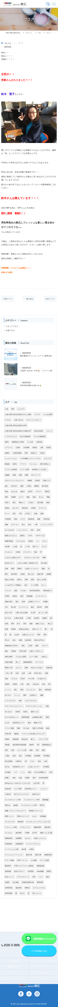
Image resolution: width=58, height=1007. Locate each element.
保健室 (30, 480)
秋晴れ (7, 508)
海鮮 (28, 497)
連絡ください (40, 623)
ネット (7, 513)
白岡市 (31, 849)
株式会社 (25, 739)
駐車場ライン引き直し (39, 469)
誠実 (36, 645)
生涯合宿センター (19, 766)
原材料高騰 (25, 717)
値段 (29, 772)
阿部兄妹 (48, 689)
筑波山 (15, 596)
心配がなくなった (28, 634)
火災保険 (26, 447)
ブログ (14, 972)
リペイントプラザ (46, 524)
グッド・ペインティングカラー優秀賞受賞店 (43, 961)
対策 (21, 689)
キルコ (34, 816)
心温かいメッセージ (31, 568)
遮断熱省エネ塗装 (18, 442)
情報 (47, 717)
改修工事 (40, 574)
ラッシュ (17, 695)
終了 (18, 623)
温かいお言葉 (41, 579)
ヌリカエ (14, 678)
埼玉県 (24, 849)
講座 (43, 750)
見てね (7, 766)
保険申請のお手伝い (11, 645)
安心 (23, 524)
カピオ (7, 722)
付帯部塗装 (8, 888)
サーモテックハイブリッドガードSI (38, 822)
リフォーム (8, 447)
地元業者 (28, 640)
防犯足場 (31, 519)
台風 (41, 447)
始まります (8, 612)
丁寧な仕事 (22, 651)
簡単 (6, 497)
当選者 (27, 777)
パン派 (27, 546)
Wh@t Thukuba (9, 541)
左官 (12, 750)
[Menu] (54, 4)
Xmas (14, 777)
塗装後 (13, 629)
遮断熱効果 (40, 866)
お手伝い (28, 513)
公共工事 (36, 783)
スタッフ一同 (43, 739)
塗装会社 (25, 508)
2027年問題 (8, 893)
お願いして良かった (36, 651)
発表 (34, 777)
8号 (49, 684)
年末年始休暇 (43, 777)
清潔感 (13, 651)
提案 (38, 519)
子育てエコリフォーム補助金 (23, 866)
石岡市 (7, 596)
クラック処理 (44, 860)
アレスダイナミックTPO (29, 805)
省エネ (22, 893)
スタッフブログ (12, 326)
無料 (24, 695)
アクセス (8, 420)
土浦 (6, 409)
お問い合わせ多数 (22, 612)
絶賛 (12, 568)
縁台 (32, 607)
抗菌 (14, 475)
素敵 (6, 524)
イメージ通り (33, 656)
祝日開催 (37, 755)
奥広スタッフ (37, 629)
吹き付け (14, 486)
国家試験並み (46, 744)
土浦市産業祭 (17, 453)
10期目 (7, 739)
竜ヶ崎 (13, 607)
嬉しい (33, 739)
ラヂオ (30, 535)
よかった (19, 667)
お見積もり (33, 695)
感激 (43, 568)
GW (51, 618)
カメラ (22, 519)
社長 (17, 673)
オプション (15, 524)
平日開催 (28, 755)
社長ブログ (10, 330)
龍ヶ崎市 (44, 563)
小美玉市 (8, 794)
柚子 (6, 574)
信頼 (6, 678)
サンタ (44, 546)
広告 (35, 552)
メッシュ (8, 689)
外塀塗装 (31, 871)
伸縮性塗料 (48, 855)
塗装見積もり (47, 590)
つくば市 (30, 442)
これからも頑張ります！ (13, 557)
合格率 (31, 744)
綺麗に (7, 777)
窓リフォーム (37, 893)
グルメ (44, 541)
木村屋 (7, 546)
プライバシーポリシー (33, 420)
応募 (6, 568)
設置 (6, 629)
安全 (29, 524)
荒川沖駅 (40, 502)
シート (22, 772)
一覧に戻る (29, 298)
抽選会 (49, 871)
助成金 (35, 447)
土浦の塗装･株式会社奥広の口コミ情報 (18, 414)
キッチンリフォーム (33, 844)
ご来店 (30, 645)
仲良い (7, 502)
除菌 (26, 475)
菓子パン (36, 546)
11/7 (26, 761)
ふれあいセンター (34, 766)
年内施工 (8, 772)
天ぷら (41, 497)
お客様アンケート (34, 601)
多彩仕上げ (36, 794)
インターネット (41, 596)
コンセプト (21, 409)
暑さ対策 (45, 486)
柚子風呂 (14, 574)
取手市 (42, 805)
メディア (45, 645)
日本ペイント (9, 877)
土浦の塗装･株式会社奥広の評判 (16, 425)
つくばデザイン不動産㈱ (13, 585)
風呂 (47, 877)
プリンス (8, 590)
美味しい (22, 502)
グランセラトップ (23, 877)
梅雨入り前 (8, 667)
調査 (41, 695)
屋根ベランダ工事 (46, 833)
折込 (39, 761)
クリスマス (27, 552)
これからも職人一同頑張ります (27, 563)
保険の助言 (8, 601)
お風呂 (22, 574)
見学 (32, 530)
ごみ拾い (31, 502)
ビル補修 (34, 860)
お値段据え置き (37, 717)
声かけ (7, 640)
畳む (15, 689)
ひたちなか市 (9, 530)
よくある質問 (47, 414)
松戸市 (35, 833)
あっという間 (42, 612)
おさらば (14, 491)
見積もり (34, 453)
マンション (33, 464)
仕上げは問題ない (40, 772)
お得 (45, 761)
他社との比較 (9, 579)
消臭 (20, 475)
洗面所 (7, 882)
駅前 (47, 502)
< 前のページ (7, 298)
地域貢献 (30, 596)
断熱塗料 (8, 866)
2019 (26, 453)
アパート (23, 464)
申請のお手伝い (39, 640)
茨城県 (45, 601)
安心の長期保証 (25, 436)
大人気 (33, 612)
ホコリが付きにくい (11, 717)
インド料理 (34, 585)
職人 (17, 601)
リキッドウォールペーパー (14, 706)
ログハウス (48, 458)
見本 (50, 772)
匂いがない (8, 711)
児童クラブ (46, 480)
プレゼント (8, 552)
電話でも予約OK (38, 728)
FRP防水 (27, 888)
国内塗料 (19, 833)
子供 (20, 513)
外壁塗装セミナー (31, 789)
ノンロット (43, 789)
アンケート (42, 508)
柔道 (40, 689)
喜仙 (29, 722)
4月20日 (36, 618)
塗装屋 (7, 744)
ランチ (21, 497)
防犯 (15, 519)
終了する (8, 618)
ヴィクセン (8, 833)
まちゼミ (28, 838)
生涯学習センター (19, 722)
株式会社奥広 (38, 431)
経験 (41, 513)
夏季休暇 (40, 882)
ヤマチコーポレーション (34, 706)
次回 (43, 684)
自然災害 (8, 789)
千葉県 (27, 833)
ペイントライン (22, 530)
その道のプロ (41, 678)
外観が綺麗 (8, 662)
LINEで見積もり (45, 464)
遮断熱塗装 (8, 838)
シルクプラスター (31, 700)
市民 (37, 750)
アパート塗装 (24, 469)
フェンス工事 (21, 750)
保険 (31, 750)
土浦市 (18, 447)
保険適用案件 (27, 662)
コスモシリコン (25, 827)
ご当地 (15, 546)
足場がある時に (24, 629)
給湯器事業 (19, 844)
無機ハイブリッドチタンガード (15, 811)
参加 (35, 513)
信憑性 (15, 684)
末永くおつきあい (37, 667)
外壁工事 (8, 733)
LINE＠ (7, 442)
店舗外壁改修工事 (28, 882)
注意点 (42, 453)
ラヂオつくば (39, 535)
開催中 (19, 568)
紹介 (26, 585)
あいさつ (16, 508)
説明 (32, 579)
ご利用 (28, 618)
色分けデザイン (19, 871)
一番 (35, 524)
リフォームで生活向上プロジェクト (34, 733)
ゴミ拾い (23, 590)
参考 (38, 530)
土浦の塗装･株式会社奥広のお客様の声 (18, 431)
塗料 (26, 579)
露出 (6, 651)
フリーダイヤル (10, 700)
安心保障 (16, 882)
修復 (26, 667)
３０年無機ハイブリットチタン (30, 458)
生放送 (30, 541)
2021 (12, 623)
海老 (34, 497)
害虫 (6, 491)
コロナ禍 (31, 678)
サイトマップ (43, 978)
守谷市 (22, 678)
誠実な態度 (8, 656)
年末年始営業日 (35, 590)
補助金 (16, 733)
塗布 (6, 750)
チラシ (32, 761)
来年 (24, 623)
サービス (37, 414)
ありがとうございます (32, 557)
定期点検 (49, 667)
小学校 (29, 486)
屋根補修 (45, 800)
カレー (43, 585)
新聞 (44, 557)
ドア (15, 772)
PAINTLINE (20, 822)
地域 (15, 590)
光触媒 (7, 475)
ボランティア (35, 475)
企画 (20, 777)
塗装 (12, 409)
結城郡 (15, 805)
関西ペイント (9, 816)
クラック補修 (9, 860)
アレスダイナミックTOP (13, 800)
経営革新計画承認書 (19, 744)
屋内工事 (29, 855)
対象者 (44, 618)
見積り (15, 464)
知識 (47, 728)
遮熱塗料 (19, 888)
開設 (18, 728)
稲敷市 (7, 453)
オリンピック (31, 689)
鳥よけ (50, 623)
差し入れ (31, 574)
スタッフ (49, 431)
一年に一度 (8, 673)
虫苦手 (30, 491)
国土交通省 (8, 761)
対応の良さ (38, 673)
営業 (44, 634)
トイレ (40, 877)
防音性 (18, 711)
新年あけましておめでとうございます (17, 783)
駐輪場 (7, 464)
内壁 (20, 700)
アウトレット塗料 (11, 827)
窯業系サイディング (35, 811)
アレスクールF (9, 822)
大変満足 (8, 519)
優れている (34, 711)
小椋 (21, 684)
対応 (14, 513)
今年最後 (46, 766)
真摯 (46, 607)
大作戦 (18, 552)
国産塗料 (47, 827)
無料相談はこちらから (44, 938)
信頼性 (7, 684)
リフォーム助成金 (11, 469)
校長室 (37, 480)
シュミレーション (11, 458)
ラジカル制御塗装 (40, 436)
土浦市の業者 (18, 618)
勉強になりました (11, 535)
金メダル (8, 695)
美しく (18, 662)
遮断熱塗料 (37, 827)
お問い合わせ (18, 420)
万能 (47, 706)
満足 (23, 645)
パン (37, 541)
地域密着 (15, 739)
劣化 (28, 684)
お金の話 (36, 684)
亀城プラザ (37, 722)
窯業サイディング (23, 816)
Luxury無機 (40, 871)
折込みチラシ (9, 563)
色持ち (25, 711)
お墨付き (19, 761)
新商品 (47, 491)
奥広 (14, 502)
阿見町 (48, 447)
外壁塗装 (39, 442)
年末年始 (46, 519)
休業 (6, 623)
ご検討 (7, 755)
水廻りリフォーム (40, 838)
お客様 (33, 508)
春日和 (39, 607)
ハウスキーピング (11, 436)
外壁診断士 (8, 844)
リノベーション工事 (11, 849)
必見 (20, 755)
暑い (46, 629)
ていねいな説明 (21, 656)
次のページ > (50, 298)
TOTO (33, 877)
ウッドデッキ (23, 607)
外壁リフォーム (22, 860)
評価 (46, 673)
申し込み (26, 728)
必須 (14, 755)
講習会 (22, 535)
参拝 (21, 596)
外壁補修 (43, 816)
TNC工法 (7, 805)
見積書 (48, 574)
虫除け (22, 491)
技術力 (19, 579)
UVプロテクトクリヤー (21, 794)
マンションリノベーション (14, 855)
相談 (31, 623)
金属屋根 (19, 838)
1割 (38, 744)
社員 (23, 673)
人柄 (29, 673)
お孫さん (44, 656)
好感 (23, 601)
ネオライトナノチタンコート (14, 480)
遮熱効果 (8, 871)
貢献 (21, 486)
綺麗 (20, 640)
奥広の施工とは (14, 966)
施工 (6, 486)
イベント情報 (9, 728)
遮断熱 (36, 486)
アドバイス (39, 662)
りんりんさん (20, 541)
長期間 (13, 497)
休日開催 (46, 755)
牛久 (6, 607)
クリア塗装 (18, 789)
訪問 (38, 634)
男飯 (48, 497)
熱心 (14, 640)
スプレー (39, 491)
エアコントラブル (39, 888)
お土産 (16, 634)
